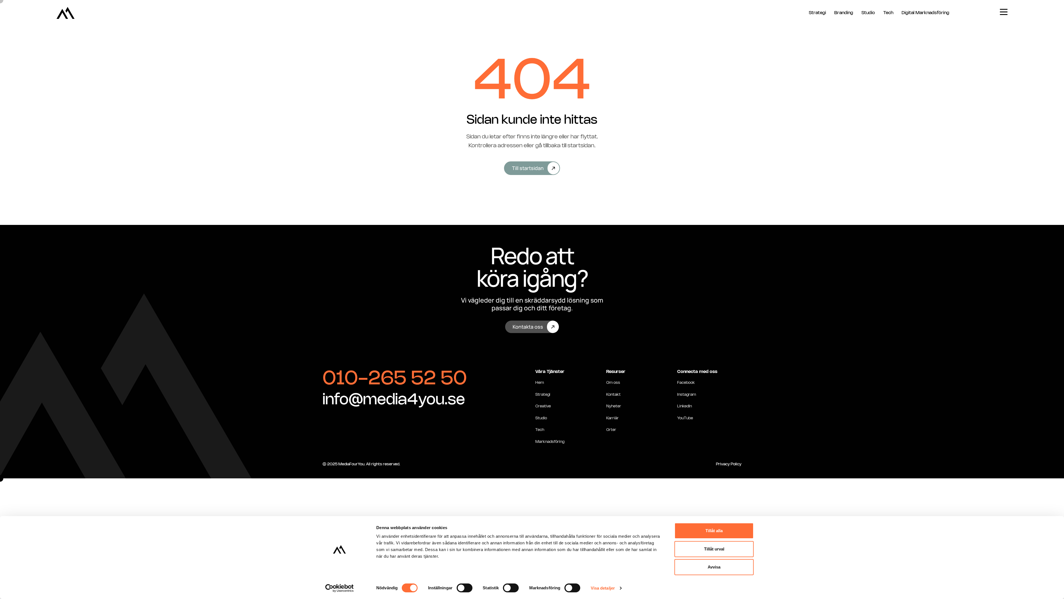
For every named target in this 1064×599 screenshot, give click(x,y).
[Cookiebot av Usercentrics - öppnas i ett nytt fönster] (339, 588)
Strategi (817, 13)
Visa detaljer (603, 588)
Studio (868, 13)
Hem (539, 383)
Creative (543, 406)
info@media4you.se (394, 400)
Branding (843, 13)
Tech (888, 13)
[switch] (464, 587)
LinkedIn (684, 406)
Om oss (613, 383)
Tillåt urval (714, 549)
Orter (611, 430)
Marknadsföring (549, 442)
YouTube (685, 418)
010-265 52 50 (395, 379)
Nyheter (613, 406)
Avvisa (714, 567)
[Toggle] (1003, 12)
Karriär (612, 418)
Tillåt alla (714, 530)
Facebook (686, 383)
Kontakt (613, 395)
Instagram (686, 395)
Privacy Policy (728, 464)
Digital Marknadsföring (925, 13)
